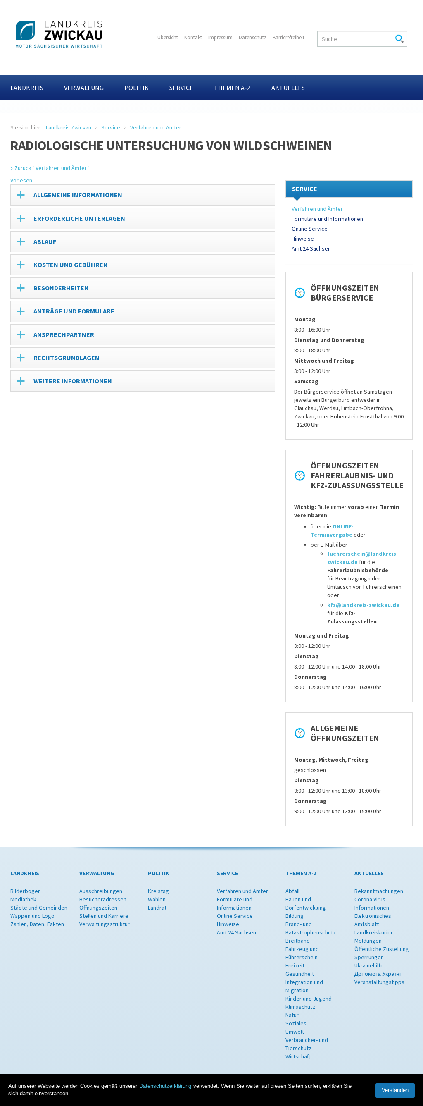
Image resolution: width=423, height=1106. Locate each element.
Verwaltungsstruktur (104, 924)
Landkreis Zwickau (68, 127)
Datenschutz (252, 37)
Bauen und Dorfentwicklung (305, 903)
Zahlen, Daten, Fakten (37, 924)
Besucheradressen (102, 899)
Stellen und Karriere (103, 916)
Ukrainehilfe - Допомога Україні (377, 969)
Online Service (310, 228)
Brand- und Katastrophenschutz (310, 928)
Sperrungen (369, 957)
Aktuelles (288, 88)
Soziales (296, 1023)
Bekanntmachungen (378, 891)
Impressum (220, 37)
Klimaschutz (300, 1006)
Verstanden (395, 1090)
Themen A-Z (232, 88)
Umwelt (294, 1031)
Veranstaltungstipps (379, 982)
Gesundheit (299, 973)
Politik (136, 88)
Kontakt (193, 37)
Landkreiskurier (373, 932)
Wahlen (157, 899)
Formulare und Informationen (327, 218)
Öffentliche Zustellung (381, 949)
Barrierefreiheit (288, 37)
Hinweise (303, 238)
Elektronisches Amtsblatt (372, 920)
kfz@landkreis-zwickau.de (363, 605)
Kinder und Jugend (308, 998)
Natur (292, 1015)
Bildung (294, 916)
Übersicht (167, 37)
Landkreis (26, 88)
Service (181, 88)
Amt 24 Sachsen (311, 248)
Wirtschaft (297, 1056)
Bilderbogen (25, 891)
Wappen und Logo (32, 916)
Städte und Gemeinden (38, 907)
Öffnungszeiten (98, 907)
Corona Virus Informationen (371, 903)
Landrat (157, 907)
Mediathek (23, 899)
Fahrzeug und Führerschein (302, 953)
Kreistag (158, 891)
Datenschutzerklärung (165, 1086)
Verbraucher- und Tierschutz (306, 1044)
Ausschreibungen (100, 891)
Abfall (292, 891)
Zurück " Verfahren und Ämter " (52, 168)
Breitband (297, 940)
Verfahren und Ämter (155, 127)
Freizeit (294, 965)
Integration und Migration (304, 986)
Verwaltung (84, 88)
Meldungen (368, 940)
